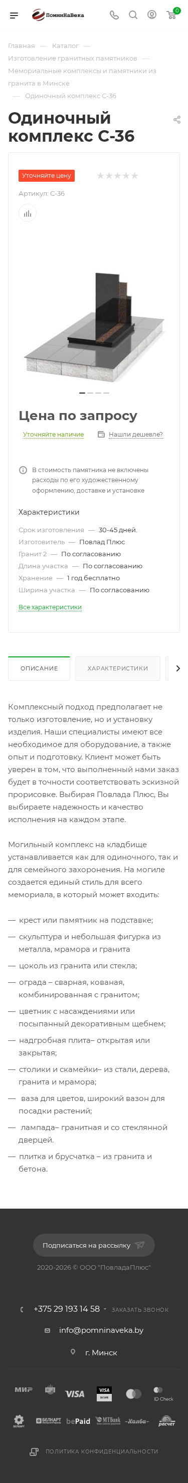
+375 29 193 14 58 (67, 1309)
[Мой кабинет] (151, 16)
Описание (39, 668)
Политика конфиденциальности (102, 1451)
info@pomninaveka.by (101, 1330)
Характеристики (118, 668)
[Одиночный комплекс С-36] (94, 309)
